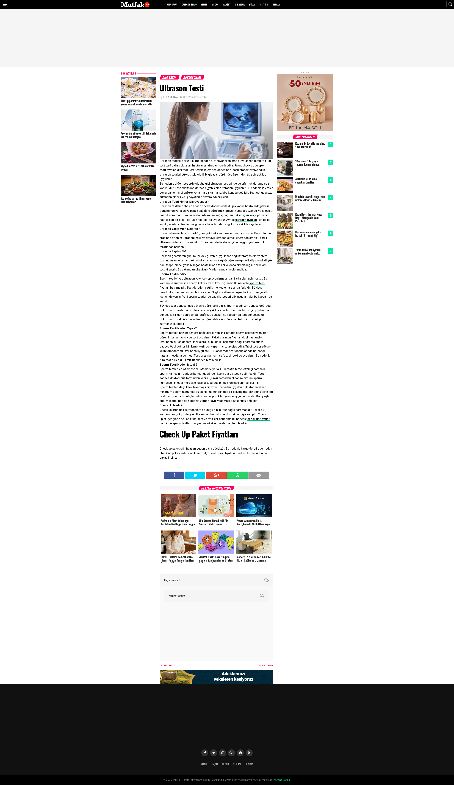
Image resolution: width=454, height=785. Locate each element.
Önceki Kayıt (166, 665)
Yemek (204, 4)
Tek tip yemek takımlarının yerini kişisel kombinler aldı (136, 102)
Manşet (227, 4)
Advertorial (192, 77)
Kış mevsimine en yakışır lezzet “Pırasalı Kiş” (309, 234)
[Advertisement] (227, 38)
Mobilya (237, 764)
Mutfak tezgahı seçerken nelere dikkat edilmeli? (310, 198)
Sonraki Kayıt (266, 665)
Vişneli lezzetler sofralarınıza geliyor (137, 167)
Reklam (276, 4)
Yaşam (252, 4)
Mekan (215, 4)
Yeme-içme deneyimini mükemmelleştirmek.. (307, 251)
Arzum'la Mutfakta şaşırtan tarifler (306, 180)
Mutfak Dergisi (282, 779)
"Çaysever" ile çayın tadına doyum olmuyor (308, 163)
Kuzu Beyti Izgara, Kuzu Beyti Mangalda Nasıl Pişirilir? (308, 217)
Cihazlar (240, 4)
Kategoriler (188, 4)
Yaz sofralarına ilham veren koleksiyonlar (136, 200)
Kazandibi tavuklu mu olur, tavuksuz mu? (310, 145)
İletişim (264, 4)
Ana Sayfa (172, 4)
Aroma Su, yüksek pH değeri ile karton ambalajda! (138, 135)
